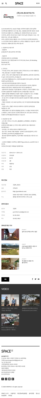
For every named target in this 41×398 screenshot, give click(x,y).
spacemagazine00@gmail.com (14, 360)
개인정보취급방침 (22, 393)
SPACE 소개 (4, 393)
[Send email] (39, 279)
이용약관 (13, 393)
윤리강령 (31, 393)
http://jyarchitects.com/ (20, 191)
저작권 (10, 395)
